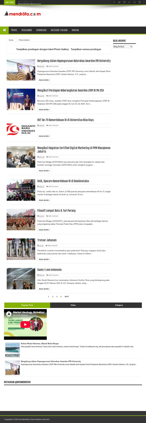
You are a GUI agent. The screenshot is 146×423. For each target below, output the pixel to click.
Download (41, 30)
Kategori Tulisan (59, 30)
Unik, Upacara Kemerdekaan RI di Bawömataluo (63, 181)
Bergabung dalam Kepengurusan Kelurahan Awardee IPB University (74, 61)
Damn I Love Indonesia (49, 270)
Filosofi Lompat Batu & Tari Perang (56, 210)
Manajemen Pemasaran (29, 2)
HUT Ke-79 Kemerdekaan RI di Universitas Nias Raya (65, 120)
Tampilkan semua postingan (86, 49)
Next (67, 296)
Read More (44, 80)
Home (11, 40)
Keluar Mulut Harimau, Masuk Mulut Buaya (40, 343)
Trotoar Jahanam (47, 240)
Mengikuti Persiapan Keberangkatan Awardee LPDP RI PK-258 (70, 90)
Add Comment (53, 66)
